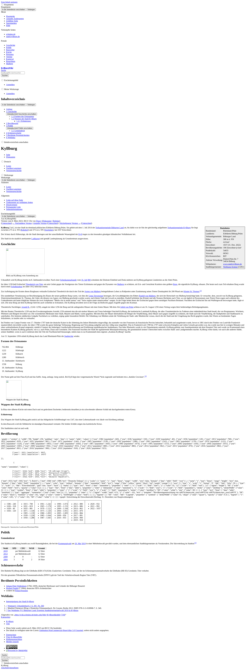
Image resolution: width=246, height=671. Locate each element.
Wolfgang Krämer (230, 267)
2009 (5, 557)
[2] (146, 376)
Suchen (5, 75)
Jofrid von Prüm (126, 307)
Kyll (80, 234)
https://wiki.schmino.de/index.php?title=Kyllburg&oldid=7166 (40, 615)
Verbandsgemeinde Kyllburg (179, 228)
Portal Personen (21, 591)
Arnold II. (25, 307)
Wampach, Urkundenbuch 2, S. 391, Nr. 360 (26, 606)
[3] (195, 543)
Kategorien (5, 617)
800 (89, 280)
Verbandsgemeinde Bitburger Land (109, 228)
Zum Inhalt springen (9, 2)
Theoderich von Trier (34, 284)
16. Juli (84, 280)
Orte (8, 624)
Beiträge (56, 221)
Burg (175, 284)
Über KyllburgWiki (14, 637)
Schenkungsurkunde (68, 280)
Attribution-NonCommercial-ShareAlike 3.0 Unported (61, 630)
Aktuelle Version (40, 223)
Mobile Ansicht (12, 642)
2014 (5, 554)
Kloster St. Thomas (191, 291)
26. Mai (78, 543)
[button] (2, 4)
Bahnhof (24, 230)
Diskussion (46, 221)
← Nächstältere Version (22, 223)
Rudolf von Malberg (147, 296)
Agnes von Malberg (93, 291)
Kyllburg (9, 621)
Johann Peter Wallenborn (16, 586)
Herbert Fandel (12, 588)
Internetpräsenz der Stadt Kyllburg (20, 601)
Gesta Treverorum (96, 296)
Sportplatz (49, 230)
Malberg (120, 284)
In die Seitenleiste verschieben (13, 9)
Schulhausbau (16, 286)
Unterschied (6, 223)
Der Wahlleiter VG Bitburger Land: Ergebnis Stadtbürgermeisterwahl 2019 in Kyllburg (43, 610)
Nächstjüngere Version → (70, 223)
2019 (84, 543)
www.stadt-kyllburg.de (232, 264)
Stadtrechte (68, 336)
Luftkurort (35, 239)
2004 (5, 559)
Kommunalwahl (64, 543)
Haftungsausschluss (14, 639)
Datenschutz (11, 635)
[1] (201, 291)
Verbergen (31, 9)
